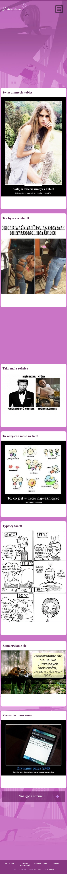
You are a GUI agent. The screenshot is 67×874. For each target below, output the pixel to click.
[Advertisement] (34, 58)
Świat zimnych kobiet (17, 92)
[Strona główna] (14, 11)
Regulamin (9, 863)
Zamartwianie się (14, 645)
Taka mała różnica (15, 368)
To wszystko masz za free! (20, 436)
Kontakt (56, 863)
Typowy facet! (12, 526)
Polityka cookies (40, 863)
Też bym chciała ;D (16, 218)
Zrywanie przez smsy (17, 715)
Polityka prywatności (25, 864)
